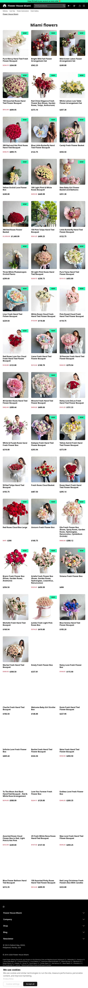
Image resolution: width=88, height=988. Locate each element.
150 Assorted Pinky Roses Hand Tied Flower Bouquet (43, 881)
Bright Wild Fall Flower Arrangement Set (41, 59)
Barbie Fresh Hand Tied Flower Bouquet (41, 750)
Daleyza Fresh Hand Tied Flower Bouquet (42, 444)
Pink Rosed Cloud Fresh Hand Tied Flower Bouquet (72, 315)
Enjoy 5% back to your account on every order (43, 1)
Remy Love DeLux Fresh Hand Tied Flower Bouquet (72, 401)
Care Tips (12, 11)
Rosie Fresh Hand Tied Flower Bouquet (70, 708)
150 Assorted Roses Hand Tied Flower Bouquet (14, 102)
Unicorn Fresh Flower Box (43, 527)
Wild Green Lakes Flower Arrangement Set (71, 59)
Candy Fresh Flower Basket (72, 145)
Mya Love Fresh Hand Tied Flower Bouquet (71, 837)
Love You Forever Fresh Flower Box (41, 792)
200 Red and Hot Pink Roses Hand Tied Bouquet (15, 146)
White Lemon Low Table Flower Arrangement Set (71, 102)
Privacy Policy (8, 979)
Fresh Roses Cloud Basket (42, 485)
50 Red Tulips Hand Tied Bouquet (13, 486)
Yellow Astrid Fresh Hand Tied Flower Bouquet (71, 444)
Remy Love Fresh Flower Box (71, 666)
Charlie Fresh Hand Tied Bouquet (13, 708)
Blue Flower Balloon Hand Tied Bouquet (14, 881)
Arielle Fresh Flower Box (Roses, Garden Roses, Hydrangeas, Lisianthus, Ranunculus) (42, 579)
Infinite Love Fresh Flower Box (14, 750)
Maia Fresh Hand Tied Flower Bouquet (69, 750)
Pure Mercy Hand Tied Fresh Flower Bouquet (15, 59)
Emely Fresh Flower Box (42, 665)
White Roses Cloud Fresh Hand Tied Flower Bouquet (43, 315)
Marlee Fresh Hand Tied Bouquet (13, 666)
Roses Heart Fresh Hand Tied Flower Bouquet (70, 486)
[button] (69, 6)
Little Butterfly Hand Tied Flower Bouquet (71, 230)
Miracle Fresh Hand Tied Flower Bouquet (42, 401)
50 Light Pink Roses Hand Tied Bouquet (42, 273)
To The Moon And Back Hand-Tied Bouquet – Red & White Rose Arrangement (15, 793)
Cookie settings (12, 984)
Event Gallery (35, 11)
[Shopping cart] (80, 6)
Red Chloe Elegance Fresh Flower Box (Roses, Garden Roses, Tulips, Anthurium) (43, 103)
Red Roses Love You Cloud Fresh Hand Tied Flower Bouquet (14, 358)
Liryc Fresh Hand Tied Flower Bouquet (12, 315)
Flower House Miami (10, 14)
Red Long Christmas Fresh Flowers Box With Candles (71, 881)
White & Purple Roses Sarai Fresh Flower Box (15, 444)
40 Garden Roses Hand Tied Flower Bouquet (15, 401)
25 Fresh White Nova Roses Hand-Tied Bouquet (43, 837)
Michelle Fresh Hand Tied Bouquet (14, 624)
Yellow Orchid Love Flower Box (15, 188)
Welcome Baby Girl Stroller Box (43, 708)
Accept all (30, 984)
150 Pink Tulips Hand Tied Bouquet (42, 230)
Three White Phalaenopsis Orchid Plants (14, 273)
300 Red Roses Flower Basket (12, 230)
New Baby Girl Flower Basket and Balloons (69, 188)
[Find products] (64, 6)
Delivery (5, 11)
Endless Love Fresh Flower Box (71, 792)
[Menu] (83, 6)
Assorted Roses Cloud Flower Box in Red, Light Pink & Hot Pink (14, 838)
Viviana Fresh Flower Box (71, 576)
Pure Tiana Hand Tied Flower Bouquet (69, 273)
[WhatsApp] (4, 906)
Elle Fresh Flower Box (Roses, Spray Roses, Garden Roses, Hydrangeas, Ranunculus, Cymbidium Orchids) (72, 531)
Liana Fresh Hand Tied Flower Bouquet (41, 357)
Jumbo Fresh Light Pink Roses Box (41, 624)
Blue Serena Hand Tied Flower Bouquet (70, 624)
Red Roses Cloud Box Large (15, 527)
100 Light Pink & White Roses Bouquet (41, 188)
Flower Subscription (23, 11)
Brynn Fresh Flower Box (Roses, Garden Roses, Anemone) (13, 578)
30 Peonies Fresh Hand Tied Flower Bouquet (72, 357)
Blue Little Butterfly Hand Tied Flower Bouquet (43, 146)
